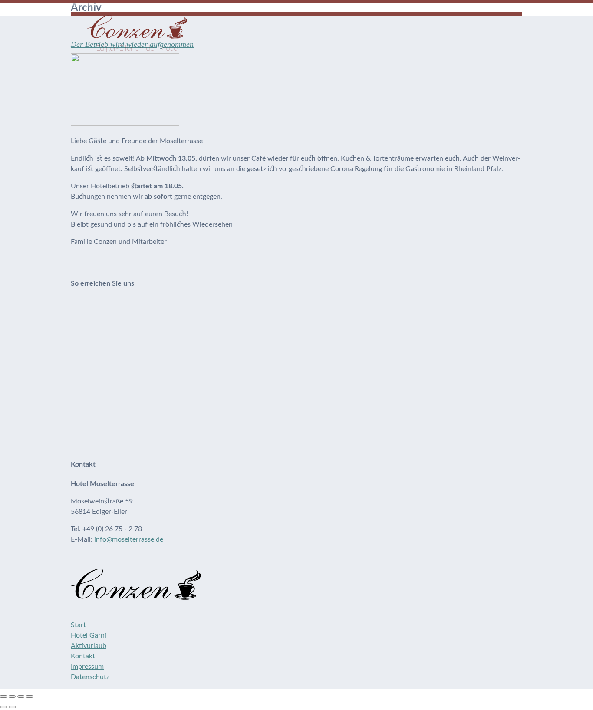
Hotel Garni (88, 635)
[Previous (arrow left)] (3, 707)
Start (78, 624)
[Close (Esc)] (3, 696)
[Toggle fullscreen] (20, 696)
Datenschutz (90, 677)
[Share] (12, 696)
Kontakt (83, 656)
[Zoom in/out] (29, 696)
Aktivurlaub (88, 645)
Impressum (87, 666)
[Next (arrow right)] (12, 707)
